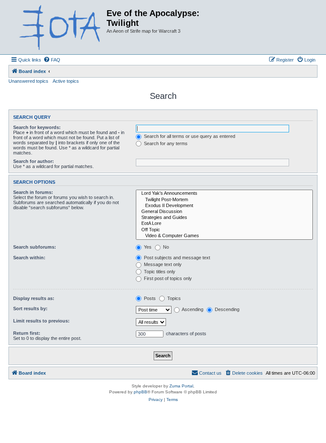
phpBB (140, 392)
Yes (147, 247)
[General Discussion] (224, 212)
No (165, 247)
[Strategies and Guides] (224, 218)
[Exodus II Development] (224, 206)
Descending (226, 309)
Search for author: (33, 161)
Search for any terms (165, 143)
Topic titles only (159, 271)
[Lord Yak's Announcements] (224, 193)
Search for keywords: (37, 127)
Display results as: (33, 298)
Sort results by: (30, 308)
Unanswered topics (28, 81)
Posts (149, 298)
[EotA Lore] (224, 224)
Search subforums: (34, 247)
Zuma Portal (181, 386)
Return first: (26, 333)
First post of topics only (167, 278)
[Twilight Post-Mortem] (224, 200)
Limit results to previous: (41, 320)
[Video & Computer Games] (224, 236)
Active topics (66, 81)
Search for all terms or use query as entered (189, 136)
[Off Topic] (224, 230)
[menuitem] (51, 60)
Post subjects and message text (176, 257)
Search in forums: (33, 192)
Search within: (29, 257)
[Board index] (59, 27)
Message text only (162, 264)
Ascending (192, 309)
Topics (173, 298)
